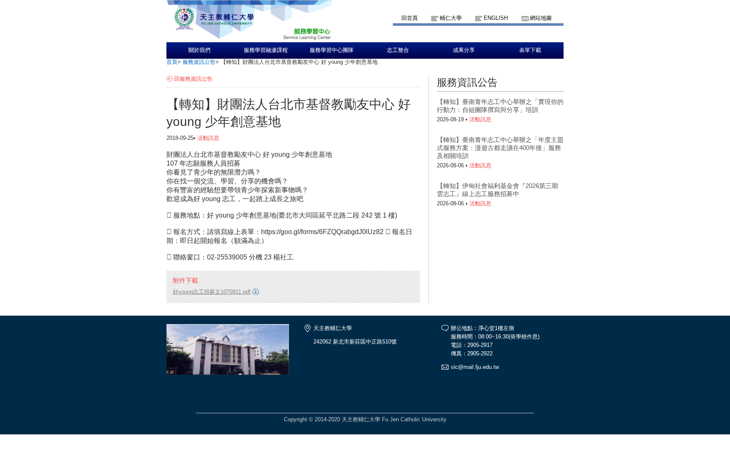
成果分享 (464, 50)
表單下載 (530, 50)
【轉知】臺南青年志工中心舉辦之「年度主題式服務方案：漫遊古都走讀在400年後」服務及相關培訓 (500, 147)
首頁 (171, 62)
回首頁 (409, 18)
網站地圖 (541, 18)
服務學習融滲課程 (266, 50)
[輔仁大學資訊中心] (249, 38)
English (496, 18)
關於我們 (199, 50)
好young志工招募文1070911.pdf (212, 292)
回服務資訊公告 (193, 79)
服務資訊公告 (198, 62)
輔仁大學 (451, 18)
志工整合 (398, 50)
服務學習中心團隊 (332, 50)
